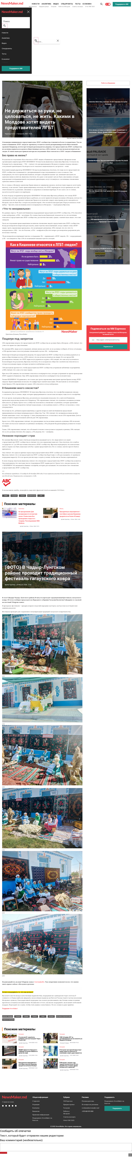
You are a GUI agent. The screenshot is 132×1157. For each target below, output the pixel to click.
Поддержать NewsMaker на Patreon (42, 1119)
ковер (42, 1016)
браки (5, 495)
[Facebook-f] (3, 1106)
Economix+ (87, 4)
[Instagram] (9, 1106)
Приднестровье (44, 6)
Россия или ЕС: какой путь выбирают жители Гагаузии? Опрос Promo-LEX (29, 1038)
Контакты (35, 1108)
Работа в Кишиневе (108, 83)
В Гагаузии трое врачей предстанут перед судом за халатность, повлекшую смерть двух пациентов (71, 1051)
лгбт (41, 495)
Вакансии (35, 1111)
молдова (51, 1016)
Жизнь (7, 105)
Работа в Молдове (64, 6)
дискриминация (32, 495)
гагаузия (18, 1016)
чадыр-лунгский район (8, 1019)
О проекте (36, 1101)
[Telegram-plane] (16, 1106)
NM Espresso (33, 6)
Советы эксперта (77, 6)
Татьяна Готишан (64, 1043)
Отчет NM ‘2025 (90, 6)
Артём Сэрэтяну (24, 526)
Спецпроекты (67, 4)
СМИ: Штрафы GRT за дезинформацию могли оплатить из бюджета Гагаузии (71, 1038)
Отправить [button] (3, 1153)
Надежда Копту (10, 134)
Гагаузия (53, 6)
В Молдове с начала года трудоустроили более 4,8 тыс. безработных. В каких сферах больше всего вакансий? (69, 1065)
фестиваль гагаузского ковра (63, 1016)
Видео (56, 4)
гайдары (26, 1016)
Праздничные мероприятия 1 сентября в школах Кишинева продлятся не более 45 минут (70, 514)
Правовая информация (40, 1115)
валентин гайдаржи (8, 1016)
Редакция (35, 1104)
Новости (35, 4)
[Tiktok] (12, 1106)
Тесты (77, 4)
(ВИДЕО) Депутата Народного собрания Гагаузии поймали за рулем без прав (28, 1051)
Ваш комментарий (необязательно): (21, 1140)
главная (22, 495)
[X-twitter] (6, 1106)
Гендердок (14, 495)
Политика (21, 508)
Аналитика (46, 4)
